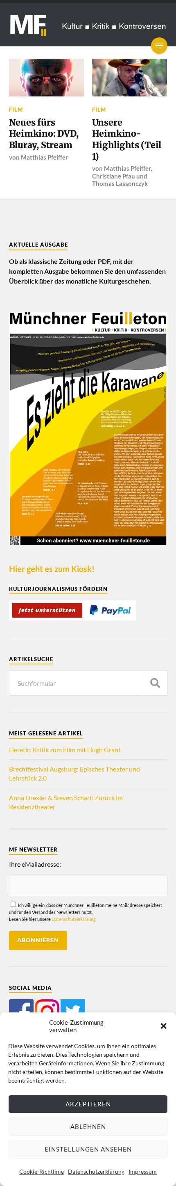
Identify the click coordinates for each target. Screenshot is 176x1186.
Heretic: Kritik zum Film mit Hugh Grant (65, 749)
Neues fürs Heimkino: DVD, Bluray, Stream (44, 134)
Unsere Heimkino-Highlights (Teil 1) (127, 139)
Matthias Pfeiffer (44, 157)
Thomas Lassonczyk (120, 183)
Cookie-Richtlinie (41, 1171)
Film (16, 109)
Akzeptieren (88, 1104)
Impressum (143, 1171)
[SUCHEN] (155, 683)
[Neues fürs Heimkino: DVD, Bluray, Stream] (46, 77)
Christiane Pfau (113, 176)
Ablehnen (88, 1126)
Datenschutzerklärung (96, 1171)
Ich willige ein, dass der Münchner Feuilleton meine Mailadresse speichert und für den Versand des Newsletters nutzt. (85, 912)
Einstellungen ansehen (88, 1149)
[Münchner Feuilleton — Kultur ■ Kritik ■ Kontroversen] (88, 25)
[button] (164, 1026)
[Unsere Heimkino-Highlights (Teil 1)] (129, 77)
